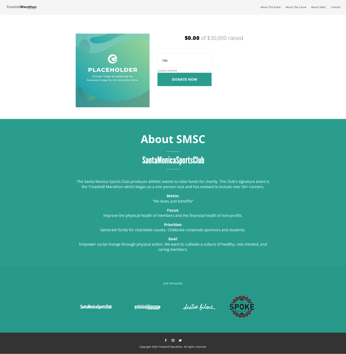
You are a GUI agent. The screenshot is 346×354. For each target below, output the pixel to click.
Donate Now (184, 79)
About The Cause (295, 7)
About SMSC (318, 7)
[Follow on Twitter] (180, 340)
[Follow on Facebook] (166, 340)
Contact (336, 7)
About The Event (270, 7)
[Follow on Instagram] (173, 340)
